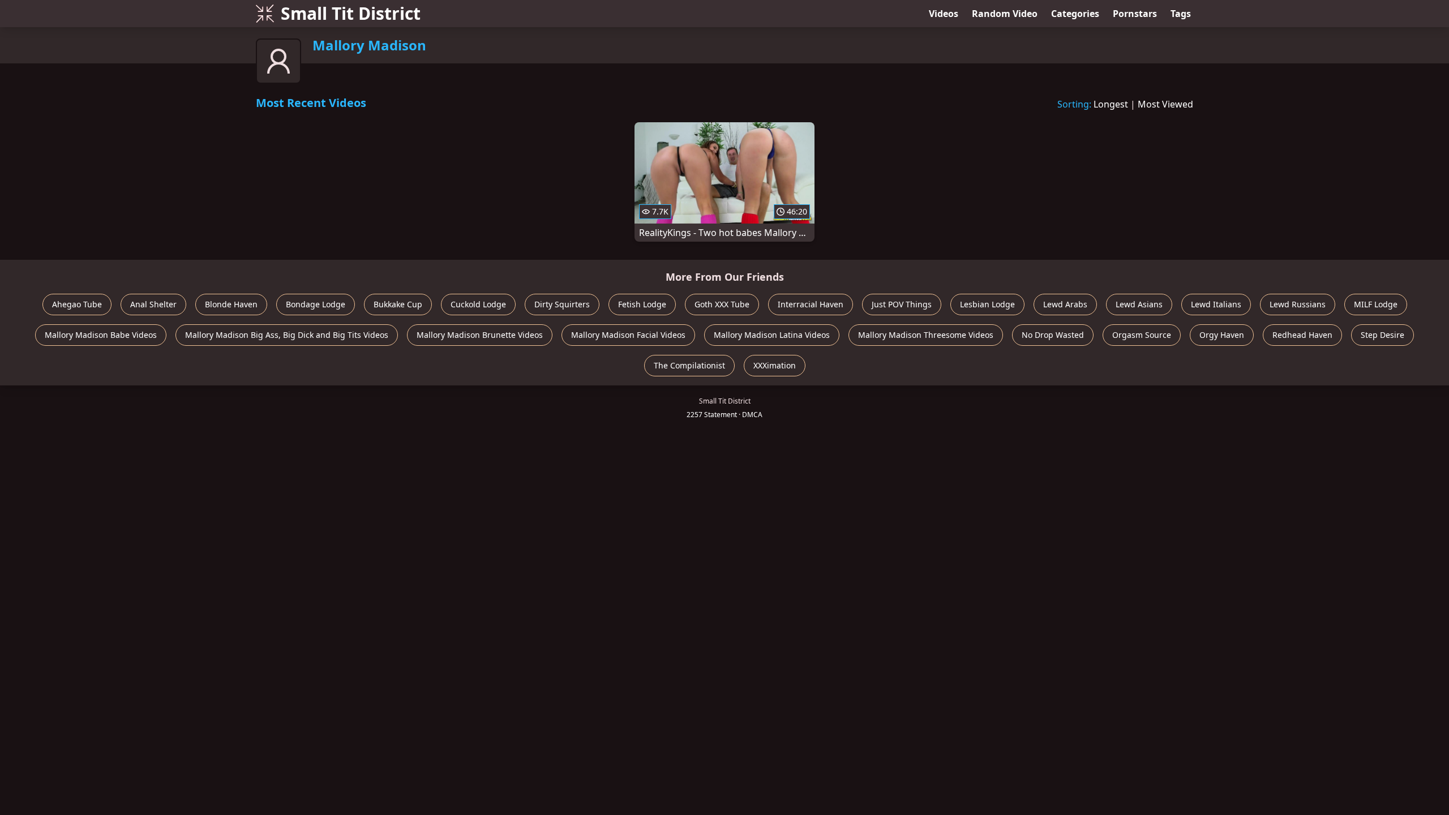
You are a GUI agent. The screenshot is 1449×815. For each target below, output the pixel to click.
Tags (1181, 13)
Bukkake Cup (398, 304)
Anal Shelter (153, 304)
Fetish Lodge (642, 304)
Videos (943, 13)
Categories (1075, 13)
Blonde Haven (231, 304)
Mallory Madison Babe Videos (101, 334)
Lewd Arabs (1065, 304)
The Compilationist (689, 365)
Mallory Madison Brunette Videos (480, 334)
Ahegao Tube (77, 304)
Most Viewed (1165, 104)
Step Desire (1382, 334)
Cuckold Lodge (478, 304)
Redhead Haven (1302, 334)
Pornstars (1135, 13)
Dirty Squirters (562, 304)
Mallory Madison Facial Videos (628, 334)
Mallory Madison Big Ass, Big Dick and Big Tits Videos (286, 334)
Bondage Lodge (315, 304)
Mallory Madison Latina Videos (772, 334)
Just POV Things (902, 304)
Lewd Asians (1139, 304)
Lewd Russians (1298, 304)
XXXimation (774, 365)
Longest (1111, 104)
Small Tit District (351, 13)
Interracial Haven (810, 304)
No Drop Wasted (1053, 334)
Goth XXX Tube (722, 304)
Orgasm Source (1141, 334)
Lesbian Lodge (987, 304)
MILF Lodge (1375, 304)
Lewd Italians (1216, 304)
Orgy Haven (1221, 334)
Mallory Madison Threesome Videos (925, 334)
